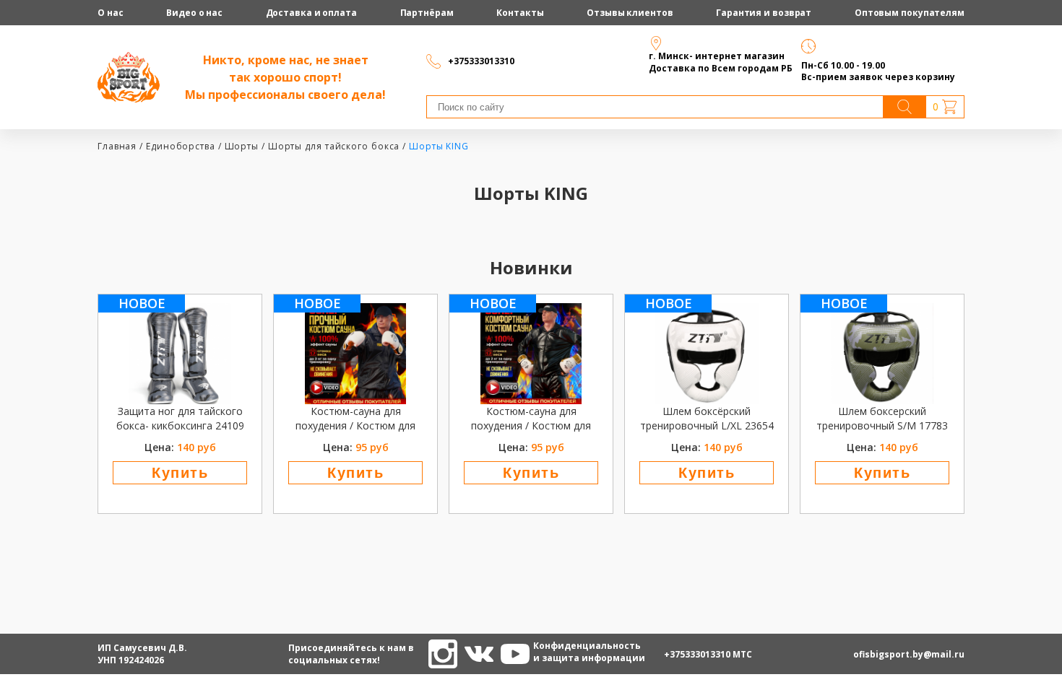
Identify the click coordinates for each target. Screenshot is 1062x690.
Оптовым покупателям (909, 12)
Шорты (242, 146)
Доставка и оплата (311, 12)
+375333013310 (697, 654)
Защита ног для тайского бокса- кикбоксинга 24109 (180, 418)
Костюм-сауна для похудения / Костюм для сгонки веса (355, 418)
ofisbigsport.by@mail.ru (908, 654)
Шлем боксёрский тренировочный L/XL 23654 (707, 418)
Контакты (519, 12)
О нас (111, 12)
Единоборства (180, 146)
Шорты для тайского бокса (334, 146)
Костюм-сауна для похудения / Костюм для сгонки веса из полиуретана (531, 418)
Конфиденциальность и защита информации (547, 651)
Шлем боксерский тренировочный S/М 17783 (882, 418)
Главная (117, 146)
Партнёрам (427, 12)
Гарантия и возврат (763, 12)
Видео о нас (194, 12)
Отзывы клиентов (630, 12)
